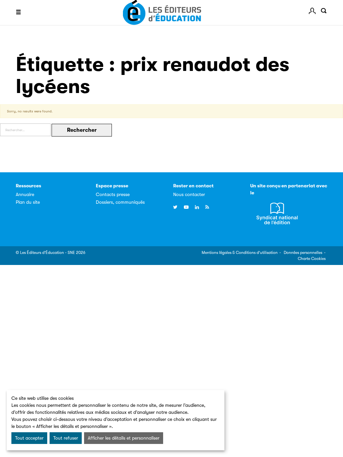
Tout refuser (65, 438)
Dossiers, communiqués (120, 202)
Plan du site (28, 202)
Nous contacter (189, 194)
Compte (312, 11)
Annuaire (25, 194)
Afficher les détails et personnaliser (123, 438)
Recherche (324, 11)
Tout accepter (29, 438)
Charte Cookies (312, 258)
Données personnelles (303, 252)
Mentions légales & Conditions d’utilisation (240, 252)
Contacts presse (113, 194)
